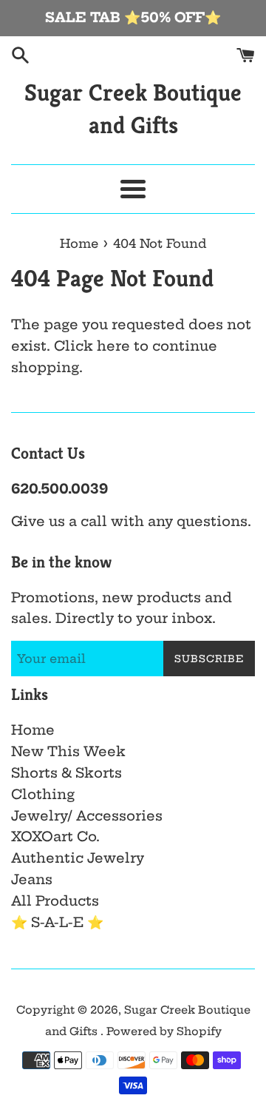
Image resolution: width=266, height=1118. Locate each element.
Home (33, 729)
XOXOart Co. (55, 836)
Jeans (31, 879)
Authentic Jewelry (77, 857)
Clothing (43, 794)
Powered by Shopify (164, 1031)
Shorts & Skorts (66, 772)
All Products (55, 900)
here (113, 345)
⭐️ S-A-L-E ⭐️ (57, 922)
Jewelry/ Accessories (87, 815)
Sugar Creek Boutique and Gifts (133, 109)
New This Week (68, 751)
